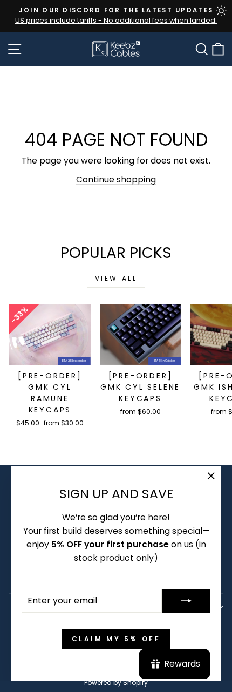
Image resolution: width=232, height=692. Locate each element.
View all (116, 278)
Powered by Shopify (116, 682)
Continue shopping (116, 179)
